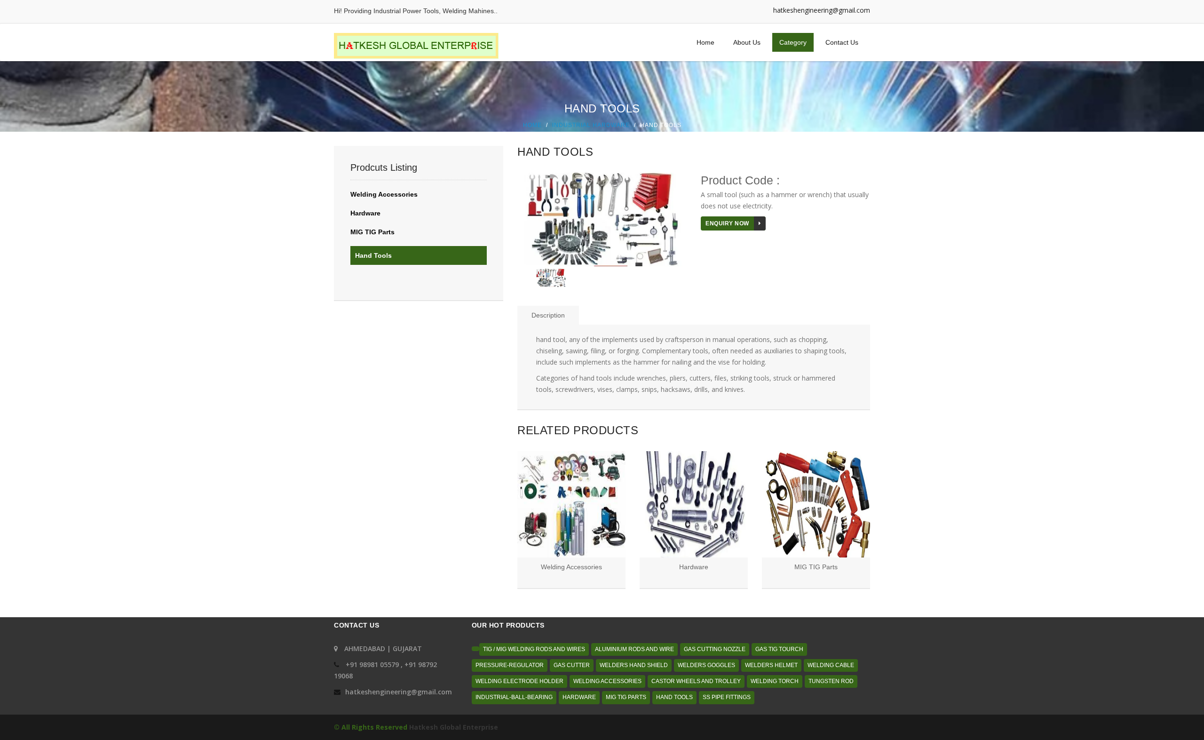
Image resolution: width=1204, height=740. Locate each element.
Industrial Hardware (591, 124)
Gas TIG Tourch (779, 649)
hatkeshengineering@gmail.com (821, 10)
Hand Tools (373, 255)
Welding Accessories (384, 194)
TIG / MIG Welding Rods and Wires (534, 649)
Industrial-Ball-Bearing (514, 697)
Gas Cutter (572, 665)
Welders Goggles (706, 665)
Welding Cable (831, 665)
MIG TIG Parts (372, 232)
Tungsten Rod (831, 681)
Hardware (365, 213)
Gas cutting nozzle (714, 649)
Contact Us (841, 42)
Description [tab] (548, 315)
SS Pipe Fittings (727, 697)
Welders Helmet (771, 665)
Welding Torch (775, 681)
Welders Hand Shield (634, 665)
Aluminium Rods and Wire (634, 649)
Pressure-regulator (509, 665)
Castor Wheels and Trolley (696, 681)
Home (705, 42)
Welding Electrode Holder (519, 681)
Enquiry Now (727, 223)
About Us (746, 42)
